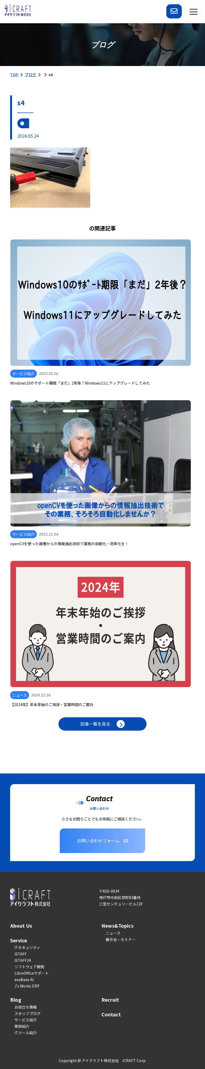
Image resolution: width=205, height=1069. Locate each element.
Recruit (110, 999)
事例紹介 (21, 1026)
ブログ (31, 74)
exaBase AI (24, 979)
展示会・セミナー (121, 939)
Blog (15, 999)
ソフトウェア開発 (29, 966)
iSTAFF (20, 953)
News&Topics (117, 925)
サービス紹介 (25, 1019)
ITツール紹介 (25, 1032)
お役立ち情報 (25, 1007)
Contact (111, 1014)
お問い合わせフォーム (98, 840)
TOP (14, 74)
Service (18, 940)
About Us (21, 925)
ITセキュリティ (27, 947)
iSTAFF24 (22, 960)
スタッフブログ (27, 1013)
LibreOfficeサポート (31, 973)
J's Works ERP (27, 986)
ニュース (113, 933)
